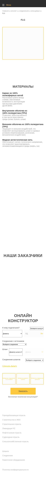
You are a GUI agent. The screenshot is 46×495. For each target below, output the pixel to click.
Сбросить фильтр (9, 366)
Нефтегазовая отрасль (11, 433)
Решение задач (10, 410)
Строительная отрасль (11, 424)
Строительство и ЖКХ (11, 420)
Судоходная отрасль (10, 437)
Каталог (6, 446)
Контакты (7, 464)
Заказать (23, 391)
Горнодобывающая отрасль (13, 415)
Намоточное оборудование (13, 460)
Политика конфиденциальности (15, 470)
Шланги (5, 451)
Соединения (7, 456)
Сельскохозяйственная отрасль (15, 442)
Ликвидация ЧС (8, 428)
